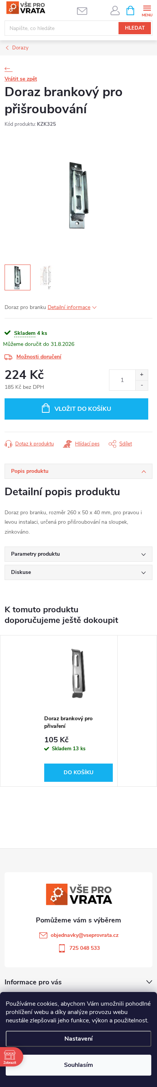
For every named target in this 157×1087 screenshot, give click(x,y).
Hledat (135, 28)
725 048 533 (84, 948)
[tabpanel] (79, 710)
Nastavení (78, 1039)
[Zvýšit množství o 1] (141, 375)
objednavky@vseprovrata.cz (85, 935)
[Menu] (147, 10)
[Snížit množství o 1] (141, 385)
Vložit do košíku (82, 409)
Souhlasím (78, 1065)
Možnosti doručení (38, 356)
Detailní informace (69, 307)
